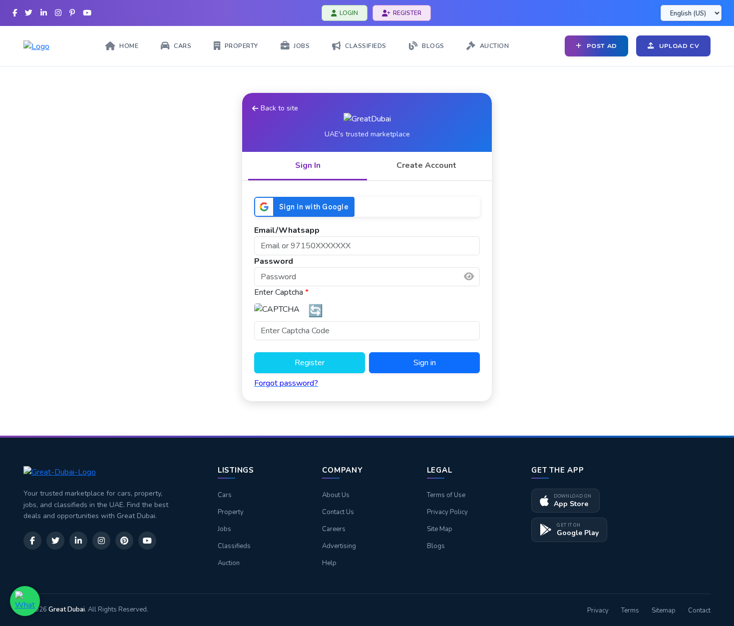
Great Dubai (66, 609)
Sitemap (664, 610)
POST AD (602, 45)
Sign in (424, 362)
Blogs (436, 546)
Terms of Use (446, 495)
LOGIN (349, 13)
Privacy (598, 610)
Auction (229, 563)
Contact (699, 610)
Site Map (439, 529)
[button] (469, 276)
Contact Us (338, 512)
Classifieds (234, 546)
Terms (630, 610)
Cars (225, 495)
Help (329, 563)
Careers (334, 529)
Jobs (224, 529)
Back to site (279, 108)
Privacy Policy (447, 512)
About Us (336, 495)
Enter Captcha (281, 292)
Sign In (308, 165)
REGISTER (407, 13)
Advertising (339, 546)
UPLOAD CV (679, 45)
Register (310, 362)
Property (231, 512)
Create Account (426, 165)
